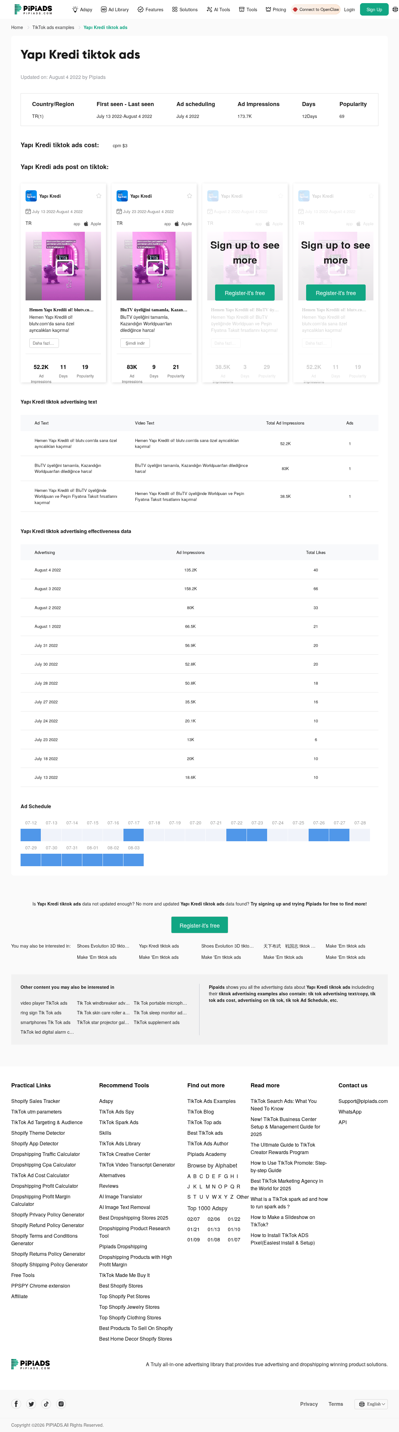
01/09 (193, 1239)
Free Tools (23, 1275)
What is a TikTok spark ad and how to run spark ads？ (289, 1202)
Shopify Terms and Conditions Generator (44, 1239)
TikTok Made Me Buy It (124, 1275)
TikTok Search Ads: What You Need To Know (284, 1104)
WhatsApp (350, 1111)
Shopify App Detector (34, 1143)
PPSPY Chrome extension (40, 1285)
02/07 (193, 1218)
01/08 (214, 1239)
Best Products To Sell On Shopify (136, 1328)
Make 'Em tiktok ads (345, 946)
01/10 (234, 1229)
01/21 (193, 1229)
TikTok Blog (200, 1111)
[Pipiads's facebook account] (16, 1404)
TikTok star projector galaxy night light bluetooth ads (105, 1022)
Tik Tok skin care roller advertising (105, 1012)
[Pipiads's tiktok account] (46, 1404)
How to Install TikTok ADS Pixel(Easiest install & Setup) (283, 1238)
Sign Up (374, 9)
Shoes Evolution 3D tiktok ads (106, 946)
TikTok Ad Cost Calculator (40, 1175)
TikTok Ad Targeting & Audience (47, 1122)
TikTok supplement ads (157, 1022)
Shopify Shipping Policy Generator (49, 1264)
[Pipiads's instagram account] (61, 1404)
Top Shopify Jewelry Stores (129, 1306)
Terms (336, 1404)
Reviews (108, 1185)
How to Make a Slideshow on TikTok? (283, 1220)
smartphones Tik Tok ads (45, 1022)
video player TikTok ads (44, 1003)
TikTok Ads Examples (211, 1100)
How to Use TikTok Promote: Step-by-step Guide (289, 1166)
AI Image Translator (120, 1196)
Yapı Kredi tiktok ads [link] (105, 27)
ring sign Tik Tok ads (41, 1012)
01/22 (234, 1218)
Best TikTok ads (205, 1132)
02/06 (214, 1218)
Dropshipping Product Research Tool (134, 1232)
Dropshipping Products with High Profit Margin (135, 1260)
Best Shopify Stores (121, 1285)
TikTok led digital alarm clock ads (49, 1032)
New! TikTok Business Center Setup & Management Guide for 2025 (285, 1126)
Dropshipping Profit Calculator (44, 1185)
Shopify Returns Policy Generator (48, 1253)
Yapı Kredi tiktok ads (159, 946)
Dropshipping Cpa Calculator (43, 1164)
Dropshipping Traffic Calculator (45, 1154)
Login (349, 9)
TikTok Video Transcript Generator (137, 1164)
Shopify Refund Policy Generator (47, 1225)
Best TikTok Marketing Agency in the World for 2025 (287, 1184)
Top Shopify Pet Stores (124, 1296)
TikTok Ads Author (207, 1143)
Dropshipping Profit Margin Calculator (40, 1200)
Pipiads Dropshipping (123, 1246)
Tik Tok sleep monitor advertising (162, 1012)
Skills (105, 1132)
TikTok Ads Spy (116, 1111)
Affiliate (19, 1296)
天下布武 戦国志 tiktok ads (290, 946)
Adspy (106, 1100)
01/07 (234, 1239)
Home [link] (17, 27)
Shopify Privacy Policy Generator (47, 1214)
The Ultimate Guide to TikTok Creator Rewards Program (283, 1148)
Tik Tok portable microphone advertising (162, 1003)
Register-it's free (245, 293)
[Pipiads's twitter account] (31, 1404)
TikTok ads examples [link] (53, 27)
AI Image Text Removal (124, 1207)
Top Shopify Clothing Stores (130, 1317)
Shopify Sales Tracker (35, 1100)
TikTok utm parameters (36, 1111)
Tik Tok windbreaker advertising (105, 1003)
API (343, 1122)
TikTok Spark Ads (118, 1122)
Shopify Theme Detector (38, 1132)
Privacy (309, 1404)
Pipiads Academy (206, 1154)
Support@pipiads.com (363, 1100)
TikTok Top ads (204, 1122)
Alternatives (112, 1175)
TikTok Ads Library (120, 1143)
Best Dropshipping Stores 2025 (133, 1217)
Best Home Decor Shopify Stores (135, 1338)
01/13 (214, 1229)
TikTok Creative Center (124, 1154)
